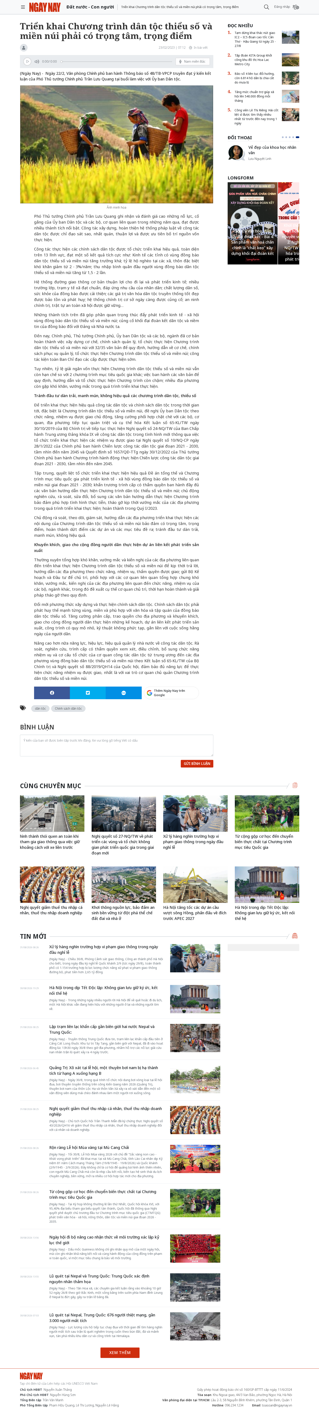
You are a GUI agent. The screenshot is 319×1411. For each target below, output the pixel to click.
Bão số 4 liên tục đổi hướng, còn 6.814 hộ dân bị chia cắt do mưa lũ (255, 78)
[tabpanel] (263, 155)
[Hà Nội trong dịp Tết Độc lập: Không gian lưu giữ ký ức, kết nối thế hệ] (267, 884)
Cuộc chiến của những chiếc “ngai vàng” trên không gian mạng (273, 152)
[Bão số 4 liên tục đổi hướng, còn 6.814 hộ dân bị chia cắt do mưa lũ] (290, 78)
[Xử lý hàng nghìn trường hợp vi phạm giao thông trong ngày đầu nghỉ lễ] (195, 813)
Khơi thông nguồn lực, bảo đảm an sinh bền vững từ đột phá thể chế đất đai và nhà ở (123, 913)
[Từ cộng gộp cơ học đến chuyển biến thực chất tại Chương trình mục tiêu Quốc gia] (267, 813)
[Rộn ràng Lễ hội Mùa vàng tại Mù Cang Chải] (195, 1159)
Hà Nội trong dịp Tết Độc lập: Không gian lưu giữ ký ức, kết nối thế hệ (265, 913)
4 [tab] (295, 137)
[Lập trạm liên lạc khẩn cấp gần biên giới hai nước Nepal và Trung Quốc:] (195, 1038)
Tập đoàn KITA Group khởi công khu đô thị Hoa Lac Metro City (253, 59)
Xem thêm (120, 1352)
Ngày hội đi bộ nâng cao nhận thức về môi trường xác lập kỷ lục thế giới (104, 1239)
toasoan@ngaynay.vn (277, 1405)
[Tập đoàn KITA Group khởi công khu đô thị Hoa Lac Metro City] (290, 59)
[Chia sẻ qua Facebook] (52, 693)
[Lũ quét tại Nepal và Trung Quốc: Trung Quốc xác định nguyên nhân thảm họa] (195, 1287)
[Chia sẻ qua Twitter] (88, 693)
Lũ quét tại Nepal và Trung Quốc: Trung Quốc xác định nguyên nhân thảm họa (99, 1278)
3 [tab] (291, 137)
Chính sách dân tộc (68, 708)
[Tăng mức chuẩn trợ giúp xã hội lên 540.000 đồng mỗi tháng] (290, 96)
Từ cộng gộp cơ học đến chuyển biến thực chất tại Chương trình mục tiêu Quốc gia (264, 842)
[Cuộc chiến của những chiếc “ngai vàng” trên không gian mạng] (236, 152)
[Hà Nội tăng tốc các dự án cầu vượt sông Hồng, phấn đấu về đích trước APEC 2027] (195, 884)
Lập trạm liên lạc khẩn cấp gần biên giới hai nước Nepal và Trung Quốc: (102, 1029)
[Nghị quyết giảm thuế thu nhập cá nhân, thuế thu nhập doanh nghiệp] (52, 884)
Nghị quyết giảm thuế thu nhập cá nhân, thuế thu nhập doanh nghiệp (51, 910)
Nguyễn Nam (257, 164)
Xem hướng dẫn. (187, 711)
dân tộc (40, 708)
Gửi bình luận (197, 763)
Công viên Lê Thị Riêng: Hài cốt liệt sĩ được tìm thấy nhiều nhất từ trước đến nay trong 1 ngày (256, 116)
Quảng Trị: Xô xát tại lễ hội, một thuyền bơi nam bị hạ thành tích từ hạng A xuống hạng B (103, 1070)
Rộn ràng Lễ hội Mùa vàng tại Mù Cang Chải (89, 1147)
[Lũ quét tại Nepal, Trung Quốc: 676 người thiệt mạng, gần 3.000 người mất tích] (195, 1326)
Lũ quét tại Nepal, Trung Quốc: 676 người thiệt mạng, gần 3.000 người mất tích (102, 1317)
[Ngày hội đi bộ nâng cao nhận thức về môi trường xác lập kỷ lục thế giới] (195, 1248)
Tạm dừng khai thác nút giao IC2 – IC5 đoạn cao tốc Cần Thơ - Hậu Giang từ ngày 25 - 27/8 (255, 39)
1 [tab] (283, 137)
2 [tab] (288, 137)
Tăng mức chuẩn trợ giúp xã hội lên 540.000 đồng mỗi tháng (254, 96)
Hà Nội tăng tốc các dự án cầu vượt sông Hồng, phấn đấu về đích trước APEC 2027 (194, 913)
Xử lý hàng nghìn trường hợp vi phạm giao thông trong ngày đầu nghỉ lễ (193, 842)
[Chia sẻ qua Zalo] (123, 693)
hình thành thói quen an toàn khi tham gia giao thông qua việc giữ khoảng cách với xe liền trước (50, 842)
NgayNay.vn (45, 7)
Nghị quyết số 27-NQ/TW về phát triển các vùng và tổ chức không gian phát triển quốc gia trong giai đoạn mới (123, 845)
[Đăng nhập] (296, 7)
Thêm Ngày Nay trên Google (169, 693)
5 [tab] (298, 137)
